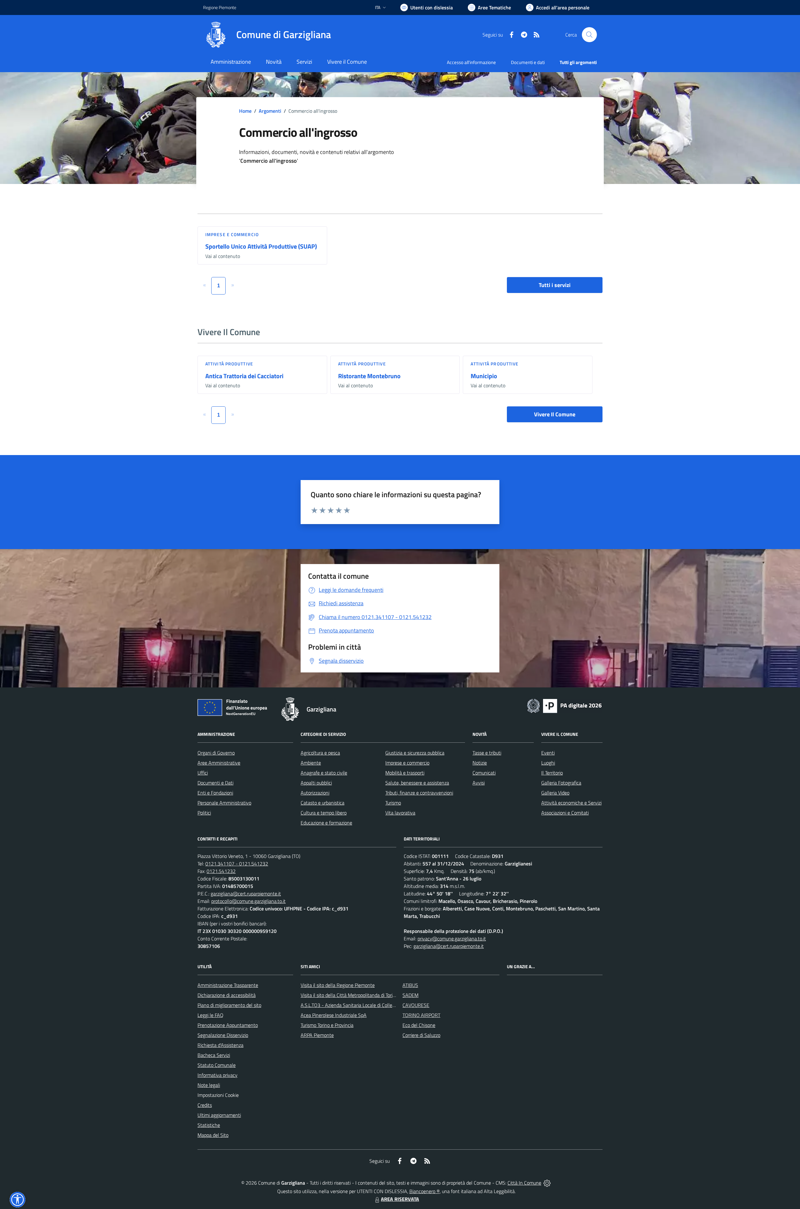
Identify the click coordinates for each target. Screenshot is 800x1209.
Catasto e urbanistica (322, 802)
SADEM (410, 995)
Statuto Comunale (217, 1065)
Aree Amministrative (219, 762)
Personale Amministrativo (224, 802)
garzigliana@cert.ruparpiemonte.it (246, 893)
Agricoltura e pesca (320, 752)
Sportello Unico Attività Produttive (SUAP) (261, 246)
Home (245, 111)
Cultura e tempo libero (324, 812)
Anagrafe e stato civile (324, 772)
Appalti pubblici (316, 782)
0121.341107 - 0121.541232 (236, 863)
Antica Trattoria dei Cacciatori (244, 376)
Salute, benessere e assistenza (417, 782)
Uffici (203, 772)
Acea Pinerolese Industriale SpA (334, 1015)
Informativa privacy (218, 1075)
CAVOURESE (415, 1005)
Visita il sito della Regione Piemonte (338, 985)
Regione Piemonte (219, 7)
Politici (204, 812)
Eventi (548, 752)
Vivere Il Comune (554, 414)
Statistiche (209, 1125)
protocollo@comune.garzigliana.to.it (248, 901)
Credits (205, 1105)
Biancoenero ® (424, 1191)
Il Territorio (552, 772)
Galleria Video (555, 792)
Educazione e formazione (326, 822)
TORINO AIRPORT (421, 1015)
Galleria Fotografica (561, 782)
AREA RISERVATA (400, 1199)
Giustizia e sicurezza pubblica (414, 752)
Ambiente (311, 762)
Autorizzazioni (315, 792)
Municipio (484, 376)
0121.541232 (221, 871)
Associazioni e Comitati (565, 812)
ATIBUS (410, 985)
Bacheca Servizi (214, 1055)
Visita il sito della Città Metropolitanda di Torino (349, 995)
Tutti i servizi (555, 285)
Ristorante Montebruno (369, 376)
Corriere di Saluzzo (421, 1035)
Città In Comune (524, 1183)
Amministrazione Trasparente (228, 985)
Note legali (209, 1085)
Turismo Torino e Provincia (327, 1025)
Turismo (393, 802)
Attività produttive (229, 363)
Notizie (479, 762)
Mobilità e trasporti (404, 772)
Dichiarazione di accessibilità (227, 995)
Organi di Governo (216, 752)
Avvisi (478, 782)
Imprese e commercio (232, 234)
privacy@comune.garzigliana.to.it (452, 938)
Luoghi (548, 762)
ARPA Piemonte (317, 1035)
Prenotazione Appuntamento (228, 1025)
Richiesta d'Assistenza (220, 1045)
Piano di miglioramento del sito (229, 1005)
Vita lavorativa (400, 812)
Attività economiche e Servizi (571, 802)
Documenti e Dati (215, 782)
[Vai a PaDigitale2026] (564, 705)
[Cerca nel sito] (589, 34)
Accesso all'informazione (471, 62)
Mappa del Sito (213, 1135)
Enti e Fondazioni (215, 792)
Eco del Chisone (418, 1025)
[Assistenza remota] (547, 1183)
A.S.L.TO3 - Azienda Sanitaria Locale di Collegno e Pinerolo (361, 1005)
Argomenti (270, 111)
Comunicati (484, 772)
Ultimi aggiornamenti (219, 1115)
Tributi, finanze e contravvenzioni (419, 792)
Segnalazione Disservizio (223, 1035)
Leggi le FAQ (210, 1015)
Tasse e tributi (486, 752)
